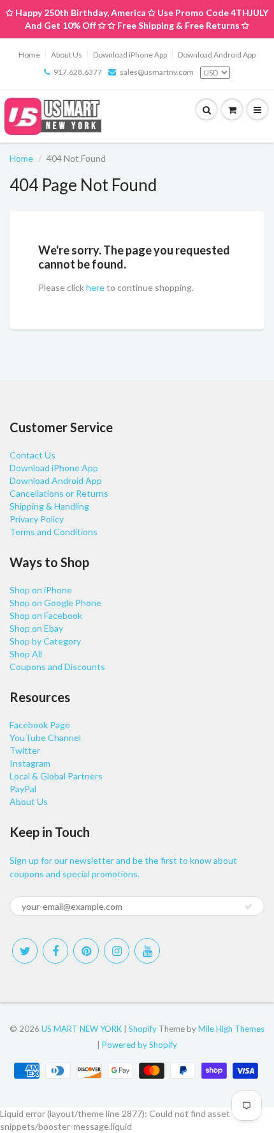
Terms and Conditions (53, 531)
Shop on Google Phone (55, 602)
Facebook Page (40, 724)
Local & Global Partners (56, 775)
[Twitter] (25, 951)
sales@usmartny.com (157, 72)
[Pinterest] (86, 951)
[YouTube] (147, 951)
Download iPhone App (130, 54)
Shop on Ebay (36, 628)
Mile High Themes (231, 1029)
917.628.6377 (78, 72)
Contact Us (32, 454)
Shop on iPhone (41, 589)
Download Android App (217, 54)
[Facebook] (55, 951)
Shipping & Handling (49, 506)
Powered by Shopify (139, 1045)
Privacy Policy (37, 518)
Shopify (143, 1029)
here (95, 287)
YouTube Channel (45, 737)
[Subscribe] (248, 906)
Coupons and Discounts (57, 666)
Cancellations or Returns (59, 493)
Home (29, 54)
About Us (66, 54)
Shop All (26, 653)
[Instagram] (116, 951)
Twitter (25, 750)
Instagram (30, 763)
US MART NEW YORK (81, 1029)
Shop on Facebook (46, 615)
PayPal (23, 788)
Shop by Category (45, 641)
